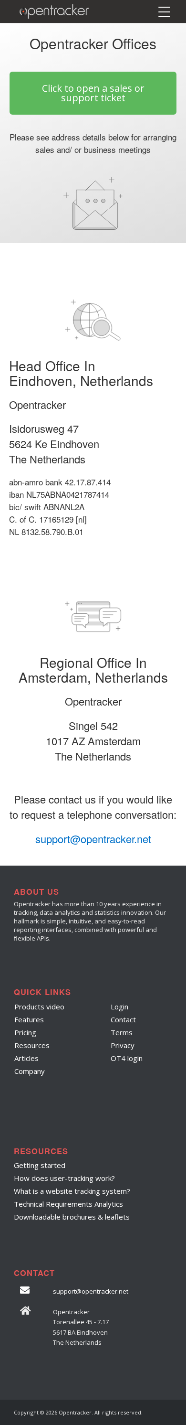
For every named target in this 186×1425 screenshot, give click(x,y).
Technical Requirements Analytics (68, 1204)
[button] (93, 93)
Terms (122, 1032)
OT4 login (127, 1058)
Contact (123, 1019)
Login (119, 1006)
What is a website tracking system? (72, 1191)
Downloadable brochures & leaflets (72, 1216)
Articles (26, 1058)
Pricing (25, 1032)
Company (29, 1071)
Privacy (122, 1045)
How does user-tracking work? (64, 1178)
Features (29, 1019)
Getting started (39, 1165)
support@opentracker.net (93, 838)
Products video (39, 1006)
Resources (32, 1045)
